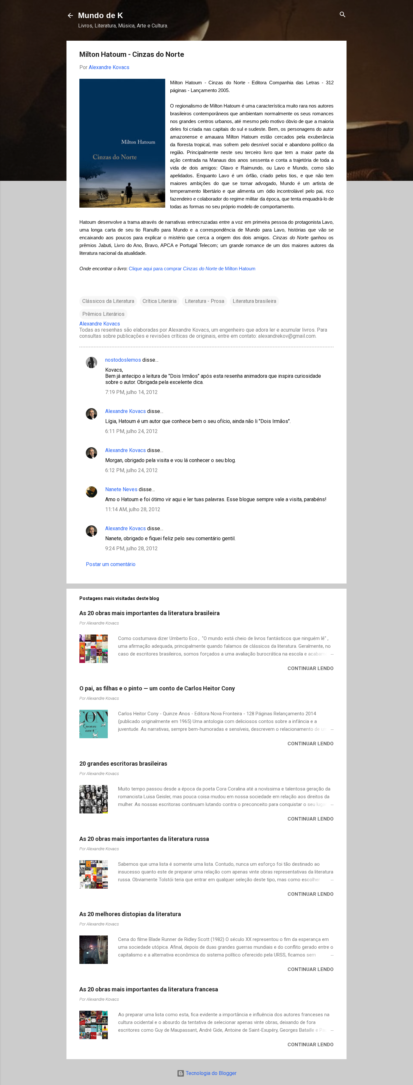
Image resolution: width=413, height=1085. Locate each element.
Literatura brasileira (254, 301)
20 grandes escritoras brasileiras (123, 763)
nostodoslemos (123, 360)
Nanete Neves (121, 489)
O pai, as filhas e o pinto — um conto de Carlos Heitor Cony (157, 688)
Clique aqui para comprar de (177, 268)
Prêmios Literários (103, 314)
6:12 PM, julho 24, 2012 (131, 470)
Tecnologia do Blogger (211, 1073)
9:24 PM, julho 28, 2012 (131, 548)
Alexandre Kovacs (125, 411)
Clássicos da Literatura (108, 301)
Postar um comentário (111, 564)
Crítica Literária (159, 301)
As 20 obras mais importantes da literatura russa (144, 838)
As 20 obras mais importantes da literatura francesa (148, 989)
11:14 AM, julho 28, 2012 (132, 509)
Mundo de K (100, 15)
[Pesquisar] (343, 15)
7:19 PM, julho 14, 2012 (131, 392)
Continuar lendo (310, 668)
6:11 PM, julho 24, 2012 (131, 431)
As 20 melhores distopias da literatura (130, 914)
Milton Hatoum (240, 268)
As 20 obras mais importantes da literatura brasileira (149, 613)
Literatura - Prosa (204, 301)
